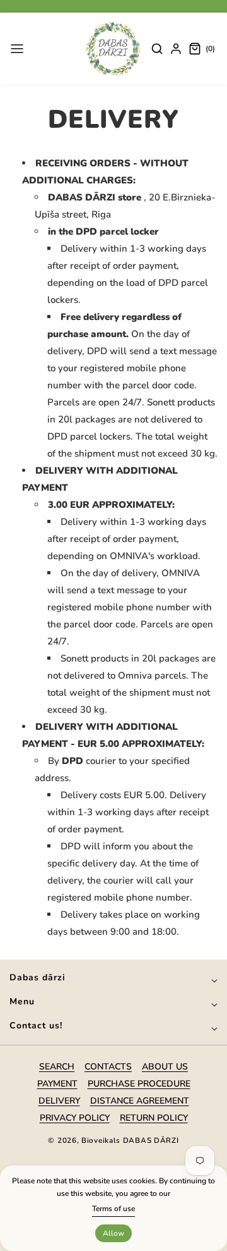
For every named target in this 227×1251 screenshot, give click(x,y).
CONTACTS (108, 1067)
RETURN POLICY (154, 1118)
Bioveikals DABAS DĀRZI (129, 1140)
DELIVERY (59, 1101)
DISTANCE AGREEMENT (139, 1101)
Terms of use (113, 1209)
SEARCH (56, 1067)
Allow (113, 1233)
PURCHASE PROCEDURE (139, 1084)
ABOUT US (165, 1067)
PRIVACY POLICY (75, 1118)
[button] (17, 48)
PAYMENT (57, 1084)
